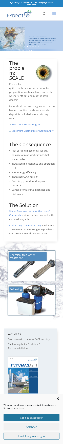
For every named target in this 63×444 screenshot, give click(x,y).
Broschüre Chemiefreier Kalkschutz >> (33, 130)
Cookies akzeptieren (31, 417)
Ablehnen (31, 426)
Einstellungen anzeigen (31, 436)
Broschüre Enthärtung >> (26, 124)
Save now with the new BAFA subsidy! (29, 339)
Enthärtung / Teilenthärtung (25, 225)
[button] (57, 398)
